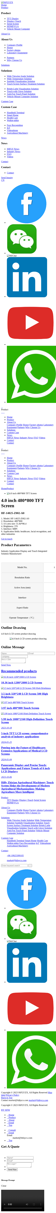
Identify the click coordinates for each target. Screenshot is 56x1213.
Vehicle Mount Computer (18, 29)
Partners (10, 57)
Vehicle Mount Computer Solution (22, 96)
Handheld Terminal (15, 112)
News (3, 138)
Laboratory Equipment (17, 53)
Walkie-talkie (13, 120)
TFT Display (13, 18)
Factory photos (13, 50)
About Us (5, 34)
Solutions (5, 65)
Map (50, 1092)
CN (2, 180)
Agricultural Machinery (17, 133)
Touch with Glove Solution (19, 91)
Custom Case (7, 101)
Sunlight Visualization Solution (21, 81)
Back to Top (6, 1097)
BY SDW (5, 1110)
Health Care (12, 118)
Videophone (12, 130)
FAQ (9, 154)
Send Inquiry (7, 177)
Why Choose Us (14, 60)
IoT (8, 128)
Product (4, 7)
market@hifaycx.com (16, 860)
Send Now (6, 665)
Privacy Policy (12, 1095)
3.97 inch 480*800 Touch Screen (20, 707)
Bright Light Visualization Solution (23, 89)
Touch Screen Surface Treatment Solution (26, 84)
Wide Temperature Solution (19, 79)
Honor (10, 47)
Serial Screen (13, 24)
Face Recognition (15, 125)
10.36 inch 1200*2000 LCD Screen (21, 682)
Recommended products (19, 671)
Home (4, 5)
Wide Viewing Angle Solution (20, 76)
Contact (4, 161)
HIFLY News (13, 149)
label (3, 1095)
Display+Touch (14, 21)
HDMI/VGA (13, 26)
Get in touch (6, 539)
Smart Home (12, 115)
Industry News (13, 151)
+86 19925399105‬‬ (15, 855)
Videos (10, 156)
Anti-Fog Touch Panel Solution (21, 94)
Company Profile (14, 45)
